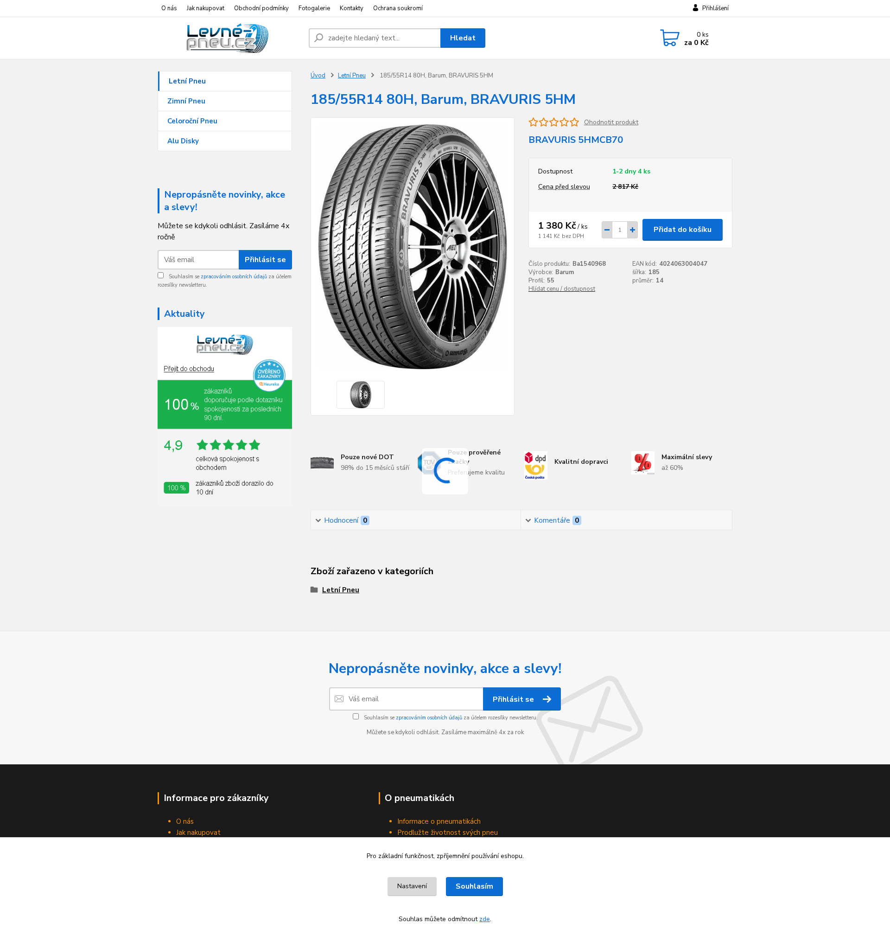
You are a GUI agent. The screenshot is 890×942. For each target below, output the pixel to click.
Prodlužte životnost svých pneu (447, 832)
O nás (169, 8)
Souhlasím (474, 886)
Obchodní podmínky (261, 8)
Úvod (318, 75)
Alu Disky (183, 141)
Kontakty (351, 8)
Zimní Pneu (186, 101)
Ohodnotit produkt (611, 122)
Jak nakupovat (205, 8)
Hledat (463, 38)
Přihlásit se (265, 260)
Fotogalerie (314, 8)
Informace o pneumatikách (439, 821)
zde (484, 919)
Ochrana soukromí (398, 8)
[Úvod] (229, 38)
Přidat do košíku (683, 229)
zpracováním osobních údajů (234, 276)
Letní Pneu (187, 81)
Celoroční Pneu (192, 121)
